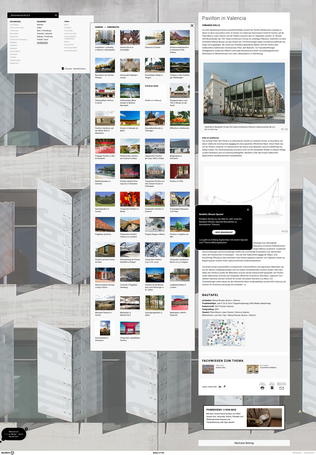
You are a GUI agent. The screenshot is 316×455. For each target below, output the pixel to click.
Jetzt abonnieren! (224, 232)
